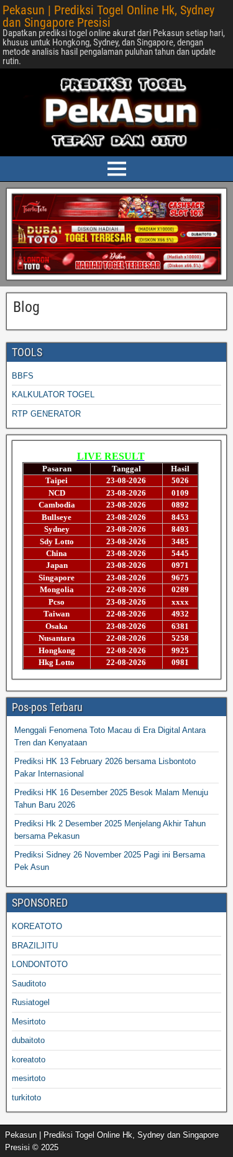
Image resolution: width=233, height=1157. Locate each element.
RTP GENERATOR (46, 413)
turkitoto (26, 1097)
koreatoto (28, 1059)
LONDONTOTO (40, 964)
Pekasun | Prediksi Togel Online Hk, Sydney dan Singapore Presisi (108, 16)
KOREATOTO (37, 926)
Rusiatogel (31, 1002)
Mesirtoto (28, 1021)
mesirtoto (28, 1078)
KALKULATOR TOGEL (53, 394)
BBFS (23, 375)
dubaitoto (28, 1040)
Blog (26, 307)
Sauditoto (29, 983)
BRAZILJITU (35, 945)
